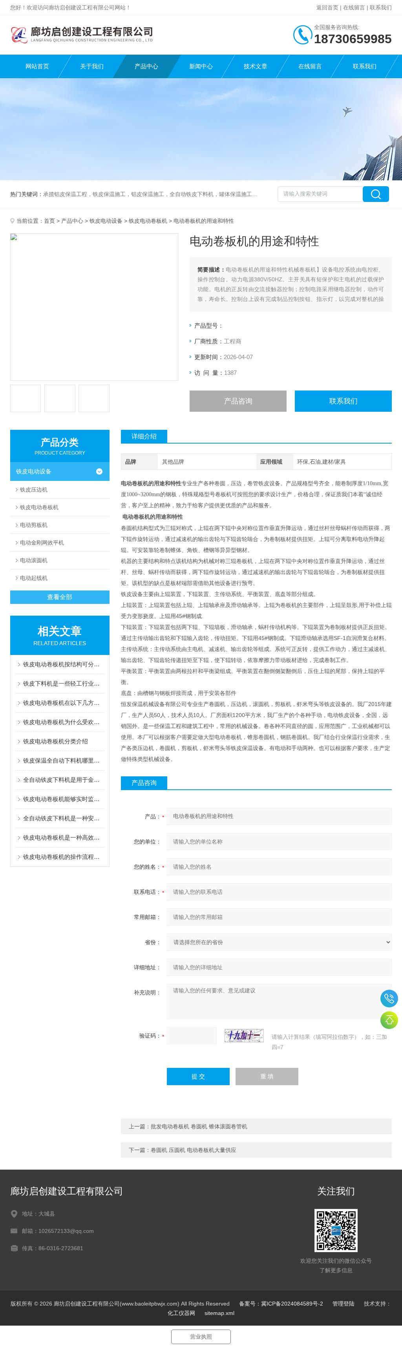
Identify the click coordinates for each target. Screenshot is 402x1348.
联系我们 (381, 7)
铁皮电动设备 (106, 221)
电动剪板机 (34, 525)
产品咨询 (238, 401)
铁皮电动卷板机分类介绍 (55, 741)
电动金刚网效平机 (42, 542)
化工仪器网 (181, 1313)
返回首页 (327, 7)
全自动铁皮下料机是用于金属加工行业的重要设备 (63, 779)
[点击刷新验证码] (244, 1035)
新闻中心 (201, 66)
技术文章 (255, 66)
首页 (49, 221)
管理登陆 (343, 1303)
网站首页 (37, 66)
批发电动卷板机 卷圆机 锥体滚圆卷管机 (199, 1126)
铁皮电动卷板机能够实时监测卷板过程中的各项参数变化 (63, 799)
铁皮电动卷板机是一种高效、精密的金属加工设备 (63, 837)
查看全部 (59, 597)
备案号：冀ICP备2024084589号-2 (281, 1303)
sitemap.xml (219, 1313)
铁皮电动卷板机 (148, 221)
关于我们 (92, 66)
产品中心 (146, 66)
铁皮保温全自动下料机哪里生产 (63, 760)
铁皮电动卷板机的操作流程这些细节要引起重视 (63, 856)
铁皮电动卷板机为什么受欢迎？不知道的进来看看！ (63, 722)
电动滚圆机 (34, 560)
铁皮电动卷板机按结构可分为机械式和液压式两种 (63, 664)
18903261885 (389, 998)
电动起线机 (34, 578)
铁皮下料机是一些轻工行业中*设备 (63, 683)
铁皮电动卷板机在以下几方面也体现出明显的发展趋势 (63, 702)
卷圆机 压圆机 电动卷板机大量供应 (193, 1150)
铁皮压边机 (34, 489)
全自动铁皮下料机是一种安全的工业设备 (63, 818)
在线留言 (354, 7)
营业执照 (201, 1336)
